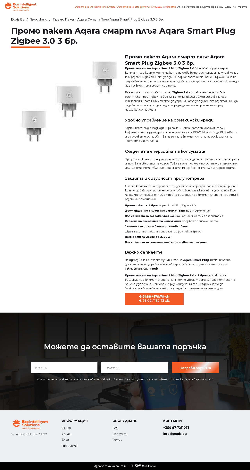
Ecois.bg (18, 19)
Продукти (203, 6)
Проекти (217, 6)
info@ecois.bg (175, 434)
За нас (181, 6)
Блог (65, 439)
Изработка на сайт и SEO (113, 466)
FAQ (115, 428)
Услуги (190, 6)
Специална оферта (163, 6)
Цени (228, 6)
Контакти (240, 6)
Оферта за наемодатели (133, 6)
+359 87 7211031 (176, 428)
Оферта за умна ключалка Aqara (95, 6)
